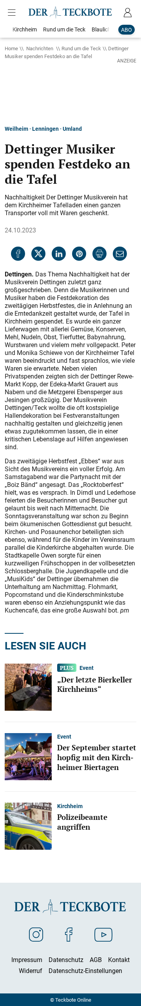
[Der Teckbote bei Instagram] (36, 934)
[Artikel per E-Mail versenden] (120, 254)
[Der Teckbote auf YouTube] (103, 934)
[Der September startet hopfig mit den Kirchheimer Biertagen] (28, 756)
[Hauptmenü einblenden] (13, 12)
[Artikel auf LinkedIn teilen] (59, 254)
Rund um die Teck (81, 48)
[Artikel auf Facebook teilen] (18, 254)
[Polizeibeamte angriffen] (28, 825)
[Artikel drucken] (99, 254)
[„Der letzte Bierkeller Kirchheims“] (28, 686)
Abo (126, 29)
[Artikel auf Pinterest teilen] (79, 254)
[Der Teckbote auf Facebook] (68, 934)
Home (11, 48)
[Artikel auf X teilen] (38, 254)
